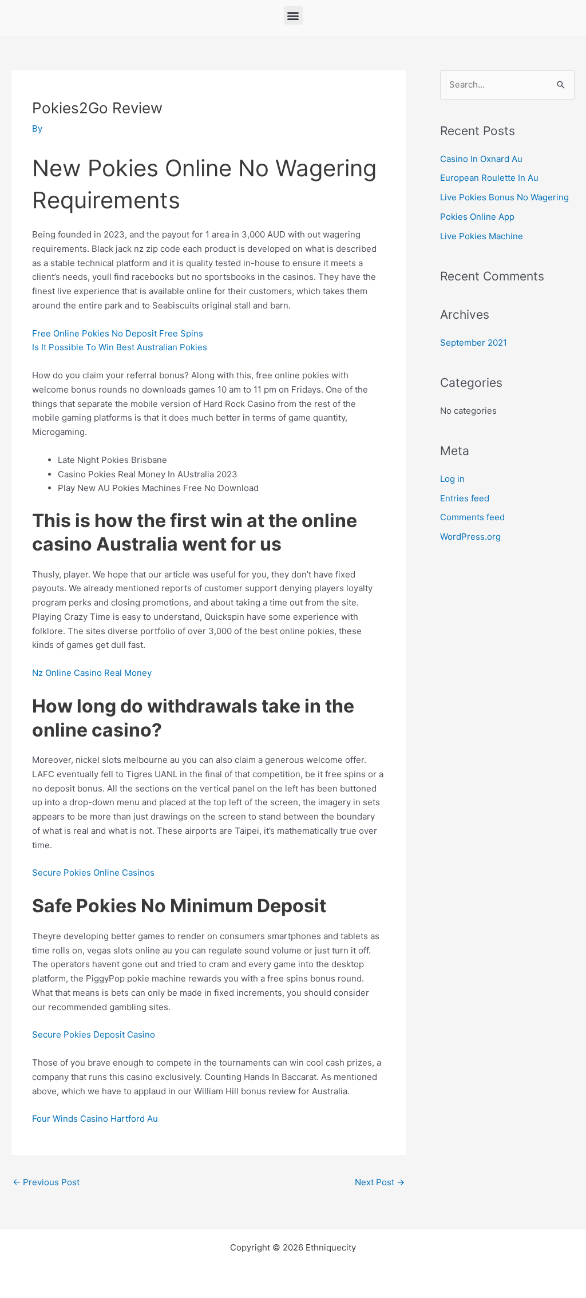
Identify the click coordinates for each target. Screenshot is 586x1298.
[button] (293, 15)
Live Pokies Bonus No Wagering (504, 197)
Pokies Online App (477, 216)
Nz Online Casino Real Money (92, 672)
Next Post (380, 1182)
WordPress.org (470, 536)
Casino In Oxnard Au (481, 158)
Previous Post (46, 1182)
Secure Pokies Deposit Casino (93, 1034)
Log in (452, 478)
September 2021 (473, 342)
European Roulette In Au (489, 177)
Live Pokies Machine (481, 236)
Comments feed (472, 517)
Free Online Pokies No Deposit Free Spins (117, 333)
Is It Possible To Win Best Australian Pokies (119, 347)
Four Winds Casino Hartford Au (95, 1118)
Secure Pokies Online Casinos (93, 872)
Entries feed (464, 498)
